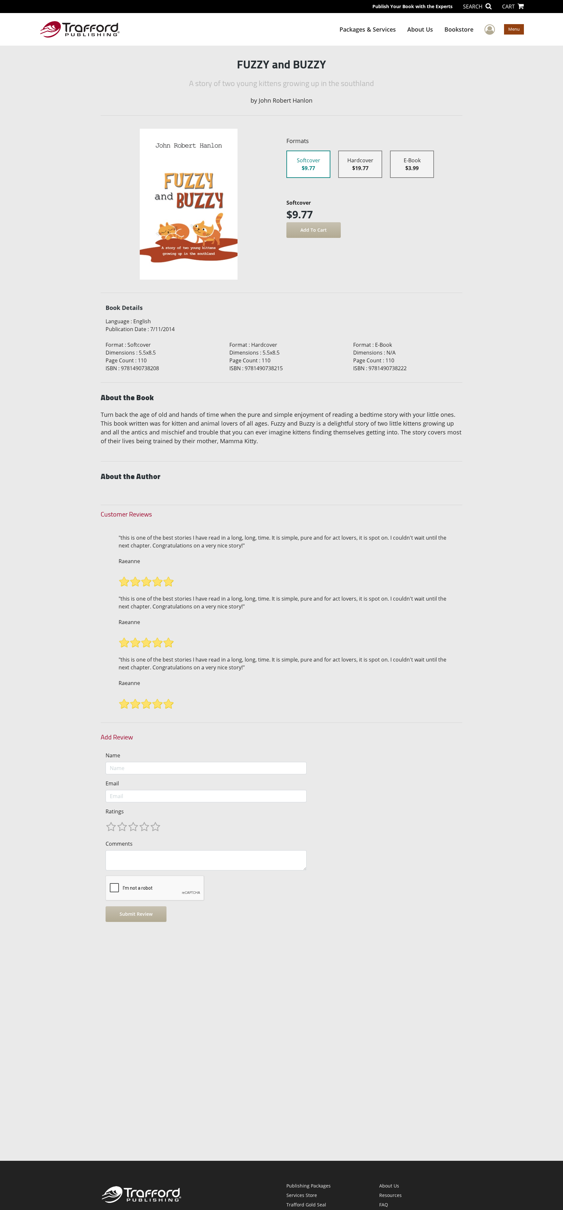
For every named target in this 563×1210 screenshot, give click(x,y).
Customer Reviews (126, 514)
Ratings (115, 811)
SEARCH (473, 6)
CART (509, 6)
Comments (119, 843)
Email (112, 783)
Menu (514, 29)
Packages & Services (367, 29)
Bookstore (458, 29)
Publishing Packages (308, 1186)
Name (113, 755)
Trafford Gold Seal (306, 1205)
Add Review (117, 737)
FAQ (383, 1205)
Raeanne (129, 561)
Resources (390, 1195)
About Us (420, 29)
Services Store (301, 1195)
